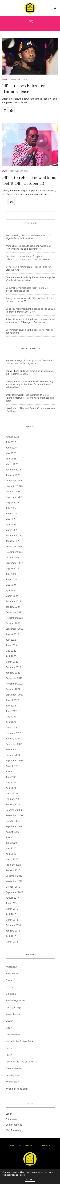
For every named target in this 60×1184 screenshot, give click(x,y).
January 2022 (13, 738)
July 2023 (11, 639)
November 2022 (14, 683)
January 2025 (13, 541)
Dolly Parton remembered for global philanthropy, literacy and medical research (28, 258)
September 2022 (14, 694)
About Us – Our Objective (23, 1145)
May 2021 (11, 782)
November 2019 (14, 881)
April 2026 (11, 458)
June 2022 (11, 711)
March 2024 (12, 595)
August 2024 (12, 568)
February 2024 (13, 601)
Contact (45, 1145)
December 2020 (14, 809)
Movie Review (13, 1014)
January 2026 (13, 475)
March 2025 (12, 530)
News (4, 79)
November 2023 (14, 617)
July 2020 (11, 837)
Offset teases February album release (23, 88)
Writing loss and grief (17, 1088)
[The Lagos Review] (30, 8)
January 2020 (13, 870)
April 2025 (11, 524)
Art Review (11, 966)
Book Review (12, 973)
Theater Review (14, 1068)
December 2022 (14, 678)
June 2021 (11, 777)
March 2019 (12, 908)
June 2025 (11, 513)
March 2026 (12, 464)
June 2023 (11, 645)
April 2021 (11, 788)
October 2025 (13, 491)
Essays (9, 987)
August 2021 (12, 766)
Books (9, 980)
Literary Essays (13, 1007)
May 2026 (11, 453)
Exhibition (11, 993)
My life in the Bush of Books (20, 1041)
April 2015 (11, 936)
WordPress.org (13, 1130)
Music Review (13, 1034)
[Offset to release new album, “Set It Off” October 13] (30, 144)
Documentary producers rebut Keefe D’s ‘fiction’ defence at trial (27, 289)
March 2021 (12, 793)
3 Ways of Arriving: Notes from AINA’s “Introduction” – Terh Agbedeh (30, 362)
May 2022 (11, 716)
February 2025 (13, 535)
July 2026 (11, 442)
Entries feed (12, 1119)
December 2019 (14, 875)
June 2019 (11, 903)
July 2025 (11, 508)
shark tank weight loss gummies (22, 394)
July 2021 (11, 771)
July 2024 (11, 573)
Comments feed (14, 1124)
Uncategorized (13, 1075)
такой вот (11, 408)
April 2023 (11, 656)
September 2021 (14, 760)
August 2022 (12, 700)
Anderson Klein (13, 381)
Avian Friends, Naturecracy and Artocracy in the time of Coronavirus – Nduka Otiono (29, 384)
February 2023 (13, 667)
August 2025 (12, 502)
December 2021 (14, 744)
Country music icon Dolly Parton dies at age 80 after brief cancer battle (30, 279)
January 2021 (13, 804)
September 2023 (14, 628)
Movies (9, 1020)
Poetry (9, 1054)
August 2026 (12, 436)
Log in (9, 1113)
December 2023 (14, 612)
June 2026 (11, 447)
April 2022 (11, 722)
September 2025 (14, 497)
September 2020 (14, 826)
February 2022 (13, 733)
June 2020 (11, 842)
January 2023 (13, 672)
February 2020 (13, 864)
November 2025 (14, 486)
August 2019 (12, 897)
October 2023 (13, 623)
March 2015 (12, 941)
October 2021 (13, 755)
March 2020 (12, 859)
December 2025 (14, 480)
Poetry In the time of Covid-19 (21, 1061)
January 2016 (13, 930)
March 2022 (12, 727)
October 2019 (13, 886)
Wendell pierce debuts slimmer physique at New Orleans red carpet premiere (28, 247)
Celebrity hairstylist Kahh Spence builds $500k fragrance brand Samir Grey (30, 310)
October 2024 (13, 557)
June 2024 (11, 579)
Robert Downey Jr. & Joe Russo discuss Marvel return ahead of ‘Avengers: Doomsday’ (30, 321)
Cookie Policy (18, 1175)
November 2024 (14, 552)
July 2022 (11, 705)
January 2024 (13, 606)
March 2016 (12, 919)
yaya (8, 360)
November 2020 (14, 815)
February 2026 (13, 469)
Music (9, 1027)
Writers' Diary (13, 1082)
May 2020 (11, 848)
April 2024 (11, 590)
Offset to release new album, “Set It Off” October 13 (29, 180)
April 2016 (11, 914)
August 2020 (12, 831)
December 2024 (14, 546)
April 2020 (11, 853)
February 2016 (13, 925)
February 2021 (13, 799)
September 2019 (14, 892)
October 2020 (13, 820)
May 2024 (11, 584)
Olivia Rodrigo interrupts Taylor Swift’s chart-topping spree (30, 397)
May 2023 (11, 650)
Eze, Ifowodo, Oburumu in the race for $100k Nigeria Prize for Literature (29, 237)
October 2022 (13, 689)
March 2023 (12, 661)
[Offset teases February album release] (30, 56)
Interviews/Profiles (15, 1000)
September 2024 (14, 562)
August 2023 (12, 634)
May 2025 (11, 519)
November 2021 (14, 749)
